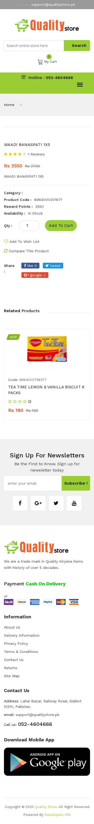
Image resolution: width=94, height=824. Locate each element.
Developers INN (57, 815)
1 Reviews (36, 154)
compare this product (29, 251)
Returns (10, 668)
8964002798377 (33, 380)
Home (9, 105)
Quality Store (46, 807)
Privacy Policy (16, 643)
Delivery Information (21, 635)
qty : (8, 225)
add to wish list (24, 241)
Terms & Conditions (21, 651)
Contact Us (14, 660)
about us (12, 627)
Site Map (12, 676)
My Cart (50, 61)
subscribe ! (75, 483)
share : (9, 268)
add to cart (61, 225)
